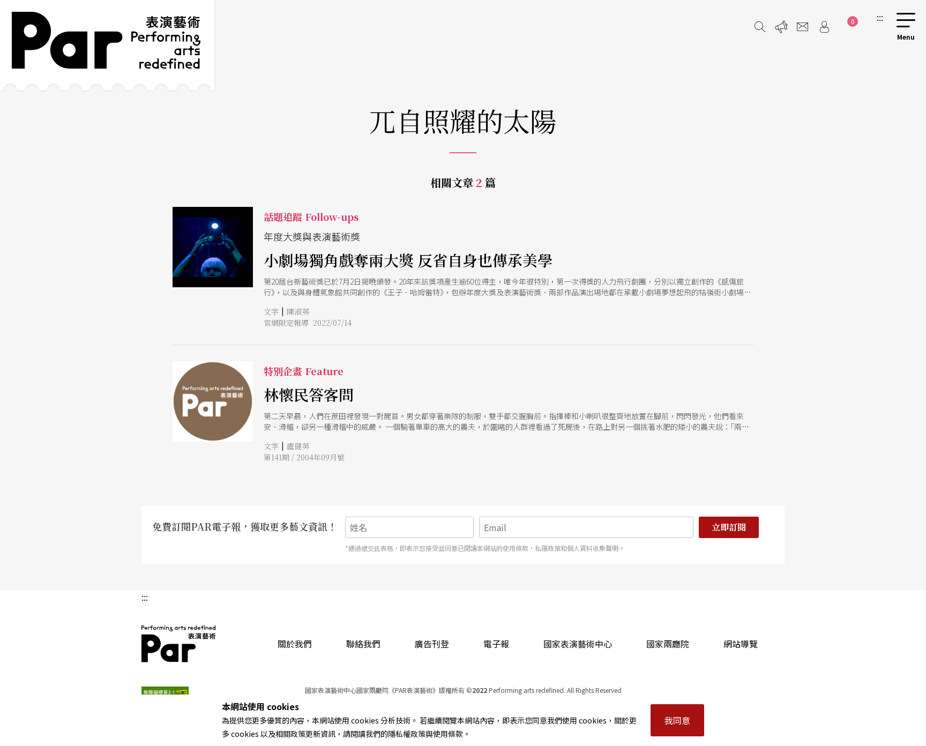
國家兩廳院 (667, 643)
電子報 (496, 643)
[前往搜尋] (760, 27)
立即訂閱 (729, 527)
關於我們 (295, 643)
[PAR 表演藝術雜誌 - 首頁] (107, 45)
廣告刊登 (432, 643)
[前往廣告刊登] (781, 27)
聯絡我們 (363, 643)
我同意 (677, 720)
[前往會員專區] (824, 27)
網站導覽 (740, 643)
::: (880, 17)
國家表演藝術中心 (577, 643)
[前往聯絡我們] (802, 27)
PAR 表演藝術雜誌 (178, 643)
